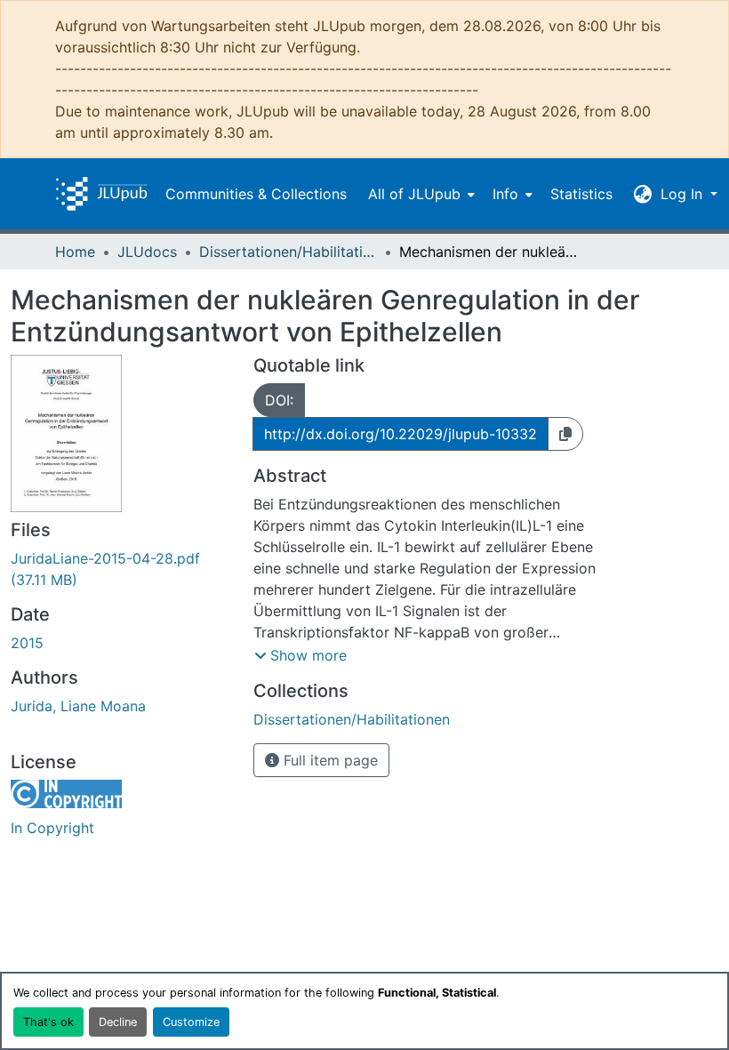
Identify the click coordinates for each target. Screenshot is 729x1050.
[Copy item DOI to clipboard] (565, 434)
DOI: (279, 400)
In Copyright (52, 828)
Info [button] (505, 194)
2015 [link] (27, 643)
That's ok (48, 1022)
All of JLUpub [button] (414, 194)
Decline (118, 1022)
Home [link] (75, 251)
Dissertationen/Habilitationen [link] (288, 251)
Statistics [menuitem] (581, 194)
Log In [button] (684, 194)
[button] (101, 194)
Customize (191, 1022)
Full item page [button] (328, 760)
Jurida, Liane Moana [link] (78, 706)
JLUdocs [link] (147, 251)
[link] (121, 569)
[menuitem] (419, 193)
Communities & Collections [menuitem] (256, 194)
